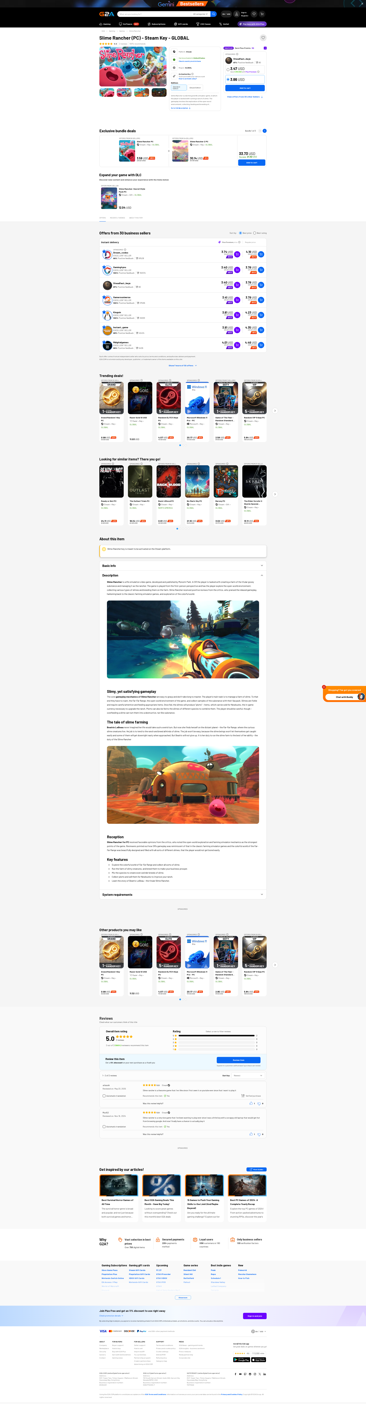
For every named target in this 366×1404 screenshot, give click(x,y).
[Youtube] (240, 1374)
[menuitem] (105, 24)
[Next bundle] (265, 131)
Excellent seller (122, 255)
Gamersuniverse (122, 297)
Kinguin (117, 312)
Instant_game (120, 327)
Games (122, 31)
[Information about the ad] (237, 54)
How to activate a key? (188, 79)
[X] (260, 1374)
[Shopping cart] (262, 14)
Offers (102, 218)
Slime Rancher (135, 31)
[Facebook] (235, 1374)
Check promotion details (110, 1315)
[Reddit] (250, 1374)
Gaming (112, 31)
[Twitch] (245, 1374)
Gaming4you (119, 267)
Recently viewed (117, 218)
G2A (103, 31)
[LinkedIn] (265, 1374)
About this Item (136, 218)
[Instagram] (255, 1374)
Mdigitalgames (121, 342)
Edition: (174, 83)
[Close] (362, 3)
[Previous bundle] (260, 131)
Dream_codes (120, 252)
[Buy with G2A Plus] (237, 254)
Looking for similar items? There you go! (130, 459)
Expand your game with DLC (120, 175)
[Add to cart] (261, 254)
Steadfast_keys (242, 58)
